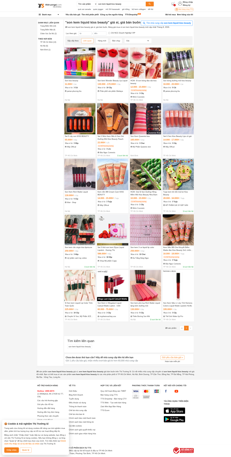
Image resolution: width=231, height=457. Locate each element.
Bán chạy (116, 41)
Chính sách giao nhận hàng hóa (82, 433)
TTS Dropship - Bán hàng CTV (113, 399)
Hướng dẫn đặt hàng (46, 408)
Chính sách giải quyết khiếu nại (82, 430)
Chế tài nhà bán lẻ (76, 414)
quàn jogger (98, 9)
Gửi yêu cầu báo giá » (172, 357)
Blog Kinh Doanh (76, 395)
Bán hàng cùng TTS (185, 9)
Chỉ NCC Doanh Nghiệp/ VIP (123, 33)
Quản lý (25, 450)
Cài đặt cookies (75, 426)
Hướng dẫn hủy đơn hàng (48, 412)
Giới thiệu (73, 391)
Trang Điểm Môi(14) (48, 26)
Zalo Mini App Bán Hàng (111, 406)
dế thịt (150, 9)
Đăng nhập (188, 2)
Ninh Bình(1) (45, 50)
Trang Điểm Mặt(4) (47, 30)
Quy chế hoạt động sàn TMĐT (113, 391)
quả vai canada (84, 9)
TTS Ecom (105, 410)
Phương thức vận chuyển (48, 416)
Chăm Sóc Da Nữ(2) (48, 34)
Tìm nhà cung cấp (168, 23)
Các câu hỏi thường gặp (47, 400)
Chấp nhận (12, 450)
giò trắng (126, 9)
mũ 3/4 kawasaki (113, 9)
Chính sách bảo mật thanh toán (82, 418)
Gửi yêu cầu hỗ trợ (45, 404)
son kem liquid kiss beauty (80, 346)
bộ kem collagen (139, 9)
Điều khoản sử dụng (77, 403)
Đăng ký (186, 5)
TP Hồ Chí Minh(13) (48, 42)
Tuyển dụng (74, 399)
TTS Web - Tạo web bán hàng (113, 403)
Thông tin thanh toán (77, 406)
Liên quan (87, 41)
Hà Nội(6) (44, 46)
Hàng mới (102, 41)
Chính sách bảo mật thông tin (81, 422)
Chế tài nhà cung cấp (78, 410)
